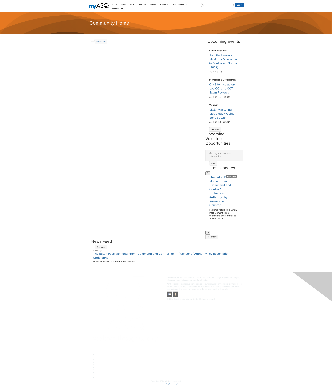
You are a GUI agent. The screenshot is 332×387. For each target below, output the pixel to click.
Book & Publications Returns (107, 365)
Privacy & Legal (102, 354)
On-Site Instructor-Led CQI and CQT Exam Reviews (222, 88)
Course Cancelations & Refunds (109, 370)
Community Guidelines (104, 362)
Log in (239, 5)
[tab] (93, 40)
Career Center (101, 357)
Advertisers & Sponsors (105, 372)
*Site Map (99, 375)
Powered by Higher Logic (166, 384)
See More (215, 129)
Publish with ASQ (102, 359)
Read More (212, 237)
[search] (203, 5)
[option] (224, 199)
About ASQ (100, 352)
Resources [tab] (101, 41)
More (213, 163)
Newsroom (100, 377)
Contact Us (100, 367)
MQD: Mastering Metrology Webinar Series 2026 (222, 113)
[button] (128, 4)
